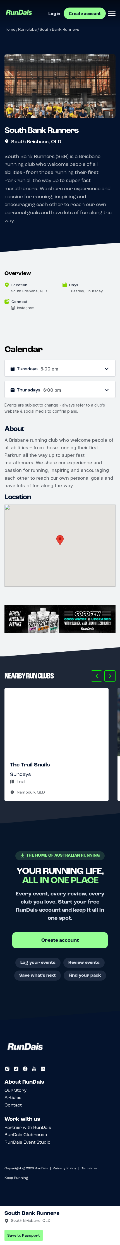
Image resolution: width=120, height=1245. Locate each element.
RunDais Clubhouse (25, 1134)
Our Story (15, 1090)
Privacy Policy (64, 1168)
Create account (85, 13)
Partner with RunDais (27, 1127)
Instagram (25, 307)
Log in (54, 13)
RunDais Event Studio (27, 1142)
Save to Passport (23, 1235)
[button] (96, 676)
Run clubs (27, 29)
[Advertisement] (60, 619)
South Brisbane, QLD (36, 141)
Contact (13, 1105)
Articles (12, 1097)
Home (9, 29)
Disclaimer (89, 1168)
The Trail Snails (30, 764)
